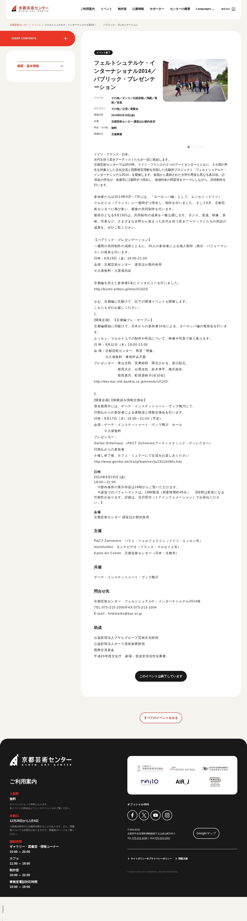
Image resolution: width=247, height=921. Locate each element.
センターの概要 (180, 8)
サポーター (157, 8)
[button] (188, 147)
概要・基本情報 (28, 66)
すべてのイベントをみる (161, 717)
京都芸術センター (30, 8)
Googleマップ (206, 833)
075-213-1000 (139, 838)
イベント (106, 8)
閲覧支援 (183, 858)
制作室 (122, 8)
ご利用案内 (87, 8)
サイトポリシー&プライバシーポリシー (151, 858)
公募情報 (138, 8)
